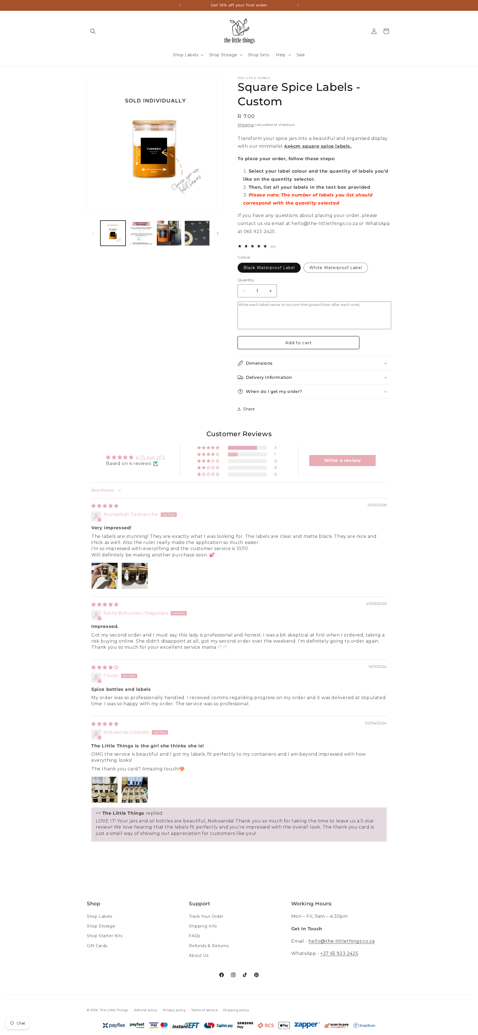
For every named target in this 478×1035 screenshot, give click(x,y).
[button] (93, 31)
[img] (105, 505)
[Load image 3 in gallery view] (169, 233)
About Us (198, 955)
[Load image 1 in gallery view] (113, 233)
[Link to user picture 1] (104, 576)
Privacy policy (174, 1010)
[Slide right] (218, 233)
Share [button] (249, 409)
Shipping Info (203, 926)
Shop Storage (101, 926)
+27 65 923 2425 (339, 953)
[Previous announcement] (180, 5)
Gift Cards (97, 945)
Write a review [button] (342, 460)
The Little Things (114, 1010)
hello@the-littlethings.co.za (341, 941)
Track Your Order (206, 916)
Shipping (246, 124)
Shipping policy (236, 1010)
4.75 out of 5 (150, 457)
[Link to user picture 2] (134, 576)
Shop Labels (99, 916)
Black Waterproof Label (269, 267)
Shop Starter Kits (104, 936)
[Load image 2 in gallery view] (141, 233)
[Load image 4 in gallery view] (197, 233)
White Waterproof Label (335, 267)
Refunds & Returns (208, 945)
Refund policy (145, 1010)
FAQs (194, 936)
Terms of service (204, 1010)
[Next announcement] (298, 5)
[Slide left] (93, 233)
